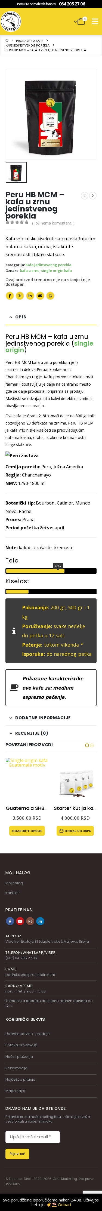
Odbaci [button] (64, 1204)
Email (40, 295)
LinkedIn (30, 295)
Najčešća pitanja (20, 1079)
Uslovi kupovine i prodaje (27, 1033)
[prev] (84, 195)
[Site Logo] (11, 21)
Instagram (30, 921)
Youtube (20, 921)
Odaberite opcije (75, 831)
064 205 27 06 (72, 4)
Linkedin (40, 921)
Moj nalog (14, 883)
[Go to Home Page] (6, 40)
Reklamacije (16, 1068)
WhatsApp (50, 295)
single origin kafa (56, 270)
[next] (93, 195)
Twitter (20, 295)
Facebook (9, 295)
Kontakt (12, 892)
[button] (95, 21)
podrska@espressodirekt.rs (30, 974)
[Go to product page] (26, 779)
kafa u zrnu (29, 270)
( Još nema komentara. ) (53, 223)
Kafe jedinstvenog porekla (48, 265)
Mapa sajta (15, 1090)
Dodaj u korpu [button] (29, 831)
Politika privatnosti (21, 1045)
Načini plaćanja (19, 1056)
